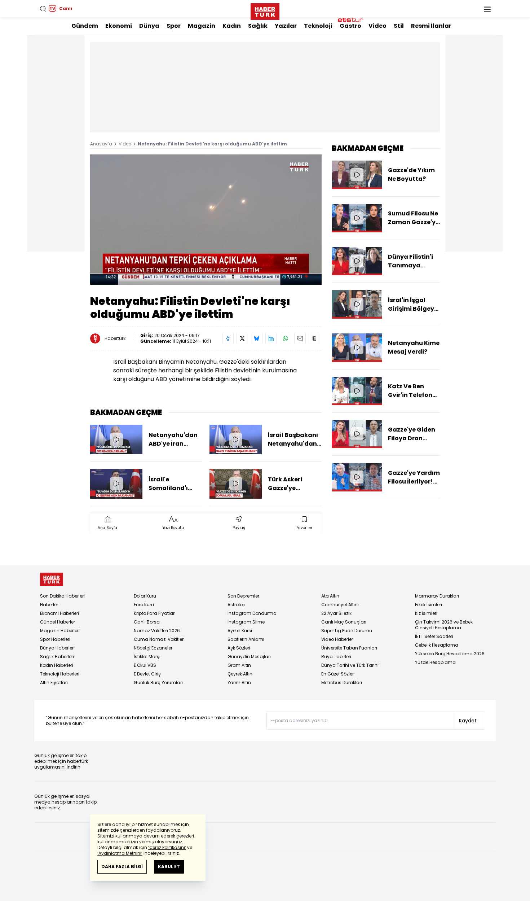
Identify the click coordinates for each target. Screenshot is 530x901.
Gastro (350, 26)
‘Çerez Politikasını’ (167, 847)
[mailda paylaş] (300, 338)
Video (377, 26)
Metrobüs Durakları (341, 682)
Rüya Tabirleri (336, 656)
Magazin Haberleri (60, 630)
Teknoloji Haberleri (59, 674)
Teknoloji (318, 26)
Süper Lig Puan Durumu (346, 630)
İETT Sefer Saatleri (434, 636)
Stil (399, 26)
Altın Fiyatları (54, 682)
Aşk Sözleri (239, 648)
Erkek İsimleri (428, 605)
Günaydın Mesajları (249, 656)
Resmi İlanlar (431, 26)
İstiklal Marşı (147, 656)
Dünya (149, 26)
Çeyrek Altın (240, 674)
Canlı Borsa (147, 622)
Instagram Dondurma (252, 613)
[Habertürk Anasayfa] (265, 10)
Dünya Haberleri (57, 648)
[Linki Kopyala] (314, 338)
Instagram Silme (246, 622)
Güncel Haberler (57, 622)
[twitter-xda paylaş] (242, 338)
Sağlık (258, 26)
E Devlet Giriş (147, 674)
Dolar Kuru (145, 596)
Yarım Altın (239, 682)
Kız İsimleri (426, 613)
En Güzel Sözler (337, 674)
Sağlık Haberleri (57, 656)
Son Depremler (243, 596)
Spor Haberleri (55, 639)
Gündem (84, 26)
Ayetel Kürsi (240, 630)
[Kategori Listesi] (487, 8)
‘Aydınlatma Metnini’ (119, 853)
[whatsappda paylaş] (285, 338)
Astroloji (236, 605)
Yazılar (286, 26)
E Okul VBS (145, 665)
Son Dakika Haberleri (62, 596)
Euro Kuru (144, 605)
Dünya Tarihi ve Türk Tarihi (350, 665)
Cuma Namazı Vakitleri (159, 639)
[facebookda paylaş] (228, 338)
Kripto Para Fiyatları (155, 613)
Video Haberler (337, 639)
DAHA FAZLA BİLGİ (122, 866)
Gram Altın (239, 665)
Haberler (49, 605)
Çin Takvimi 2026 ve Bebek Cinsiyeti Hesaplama (444, 625)
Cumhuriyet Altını (340, 605)
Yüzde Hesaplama (435, 662)
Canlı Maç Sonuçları (343, 622)
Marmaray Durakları (437, 596)
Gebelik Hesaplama (436, 645)
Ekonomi (118, 26)
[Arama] (43, 8)
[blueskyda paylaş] (256, 338)
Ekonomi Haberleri (59, 613)
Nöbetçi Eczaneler (153, 648)
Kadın (231, 26)
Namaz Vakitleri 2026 (157, 630)
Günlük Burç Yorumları (158, 682)
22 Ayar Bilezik (336, 613)
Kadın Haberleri (56, 665)
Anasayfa (101, 144)
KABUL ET (169, 866)
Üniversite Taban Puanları (349, 648)
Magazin (201, 26)
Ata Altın (330, 596)
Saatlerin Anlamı (246, 639)
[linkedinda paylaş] (271, 338)
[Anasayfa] (51, 579)
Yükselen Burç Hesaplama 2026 (450, 654)
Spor (174, 26)
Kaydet (468, 720)
